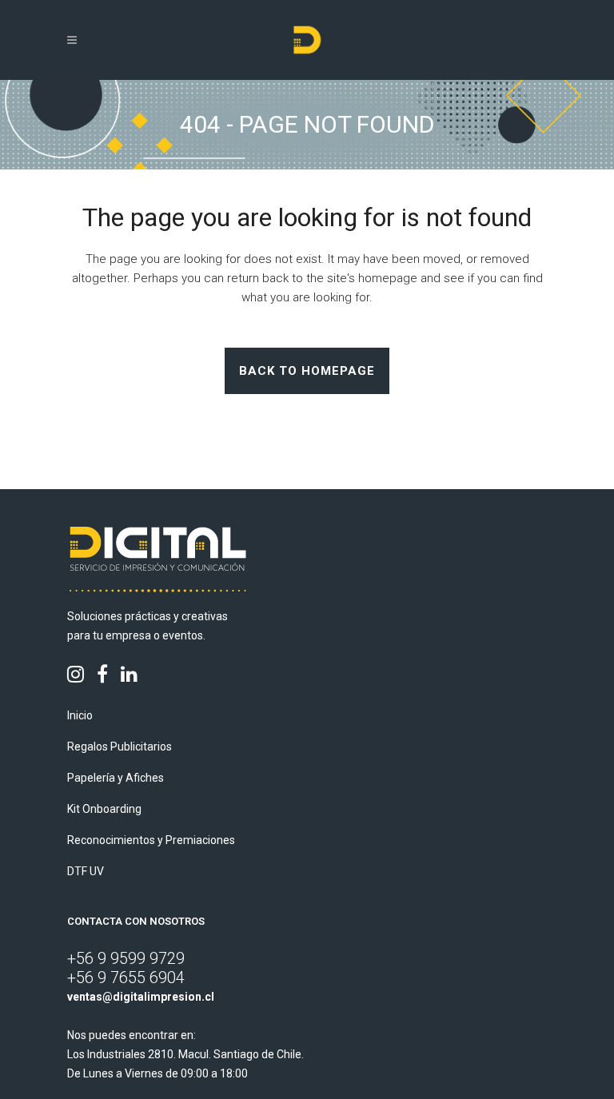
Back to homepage (307, 371)
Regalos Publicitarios (119, 746)
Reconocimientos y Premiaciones (151, 840)
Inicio (80, 715)
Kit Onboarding (104, 808)
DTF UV (85, 871)
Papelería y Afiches (115, 777)
